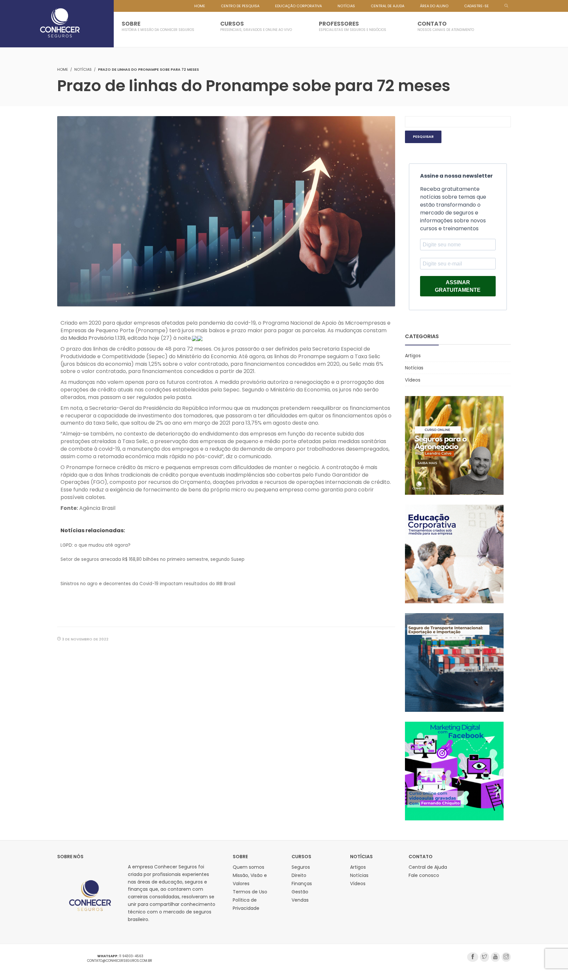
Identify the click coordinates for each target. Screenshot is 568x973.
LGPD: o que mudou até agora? (95, 545)
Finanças (302, 883)
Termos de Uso (250, 891)
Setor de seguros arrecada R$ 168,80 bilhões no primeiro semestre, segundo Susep (152, 559)
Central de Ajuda (428, 867)
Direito (299, 875)
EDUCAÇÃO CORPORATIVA (298, 6)
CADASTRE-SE (476, 6)
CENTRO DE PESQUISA (240, 6)
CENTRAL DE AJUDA (387, 6)
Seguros (301, 867)
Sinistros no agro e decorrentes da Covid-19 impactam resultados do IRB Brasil (147, 584)
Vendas (300, 900)
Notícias (83, 69)
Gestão (300, 891)
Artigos (413, 355)
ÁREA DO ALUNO (434, 6)
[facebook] (472, 957)
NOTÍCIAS (346, 6)
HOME (199, 6)
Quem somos (248, 867)
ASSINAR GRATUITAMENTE (458, 286)
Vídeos (412, 380)
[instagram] (506, 957)
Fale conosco (424, 875)
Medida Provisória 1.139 (96, 338)
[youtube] (495, 957)
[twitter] (484, 957)
